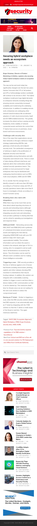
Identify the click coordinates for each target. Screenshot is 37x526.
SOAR (19, 325)
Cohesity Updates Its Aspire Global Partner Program (24, 423)
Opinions (14, 67)
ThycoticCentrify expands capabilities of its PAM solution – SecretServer (17, 332)
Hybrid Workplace (9, 322)
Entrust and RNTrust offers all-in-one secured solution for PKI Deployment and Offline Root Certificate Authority (18, 340)
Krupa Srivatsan (25, 322)
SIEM (14, 325)
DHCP (11, 319)
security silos (7, 325)
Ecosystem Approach (24, 319)
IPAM (17, 322)
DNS (14, 319)
